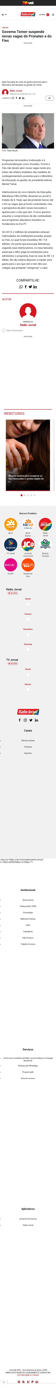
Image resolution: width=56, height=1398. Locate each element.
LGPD (28, 925)
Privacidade (28, 913)
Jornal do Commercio (28, 1219)
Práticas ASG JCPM (28, 906)
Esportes (28, 753)
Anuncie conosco (28, 1078)
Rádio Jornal (16, 91)
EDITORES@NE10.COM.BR (28, 1375)
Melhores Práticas (28, 919)
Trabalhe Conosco (28, 944)
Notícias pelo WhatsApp (28, 1066)
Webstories (14, 414)
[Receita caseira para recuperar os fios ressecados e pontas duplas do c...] (28, 455)
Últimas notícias (28, 741)
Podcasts (28, 747)
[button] (21, 495)
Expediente (28, 931)
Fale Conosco (28, 938)
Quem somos (28, 900)
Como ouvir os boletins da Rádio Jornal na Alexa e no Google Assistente (28, 1059)
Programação (28, 1072)
